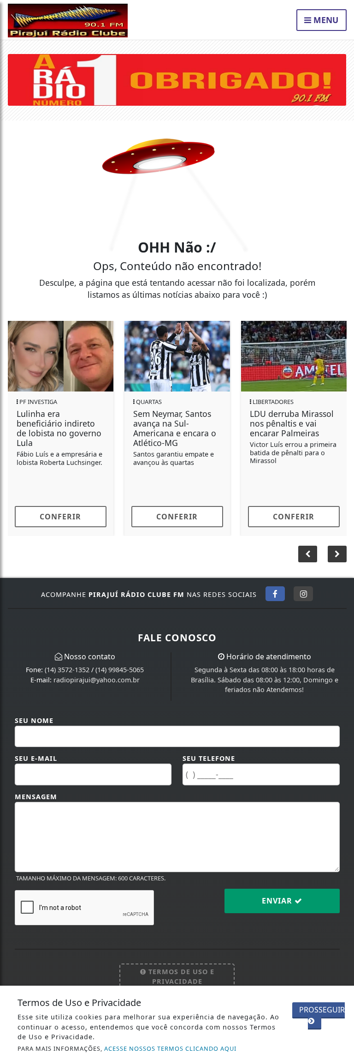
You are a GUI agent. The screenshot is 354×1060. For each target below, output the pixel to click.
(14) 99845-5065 (119, 669)
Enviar (278, 901)
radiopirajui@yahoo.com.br (96, 679)
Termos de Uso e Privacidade (180, 976)
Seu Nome (34, 720)
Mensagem (36, 796)
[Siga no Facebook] (275, 593)
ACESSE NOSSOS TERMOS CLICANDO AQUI (170, 1048)
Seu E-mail (36, 758)
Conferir (60, 517)
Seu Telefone (209, 758)
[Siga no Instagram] (303, 593)
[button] (337, 554)
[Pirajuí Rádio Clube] (177, 79)
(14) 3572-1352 (67, 669)
